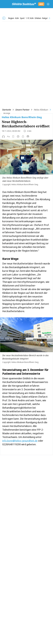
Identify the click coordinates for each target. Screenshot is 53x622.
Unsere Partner (22, 109)
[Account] (48, 4)
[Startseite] (24, 4)
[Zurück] (4, 18)
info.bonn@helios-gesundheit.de (20, 440)
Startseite (6, 109)
